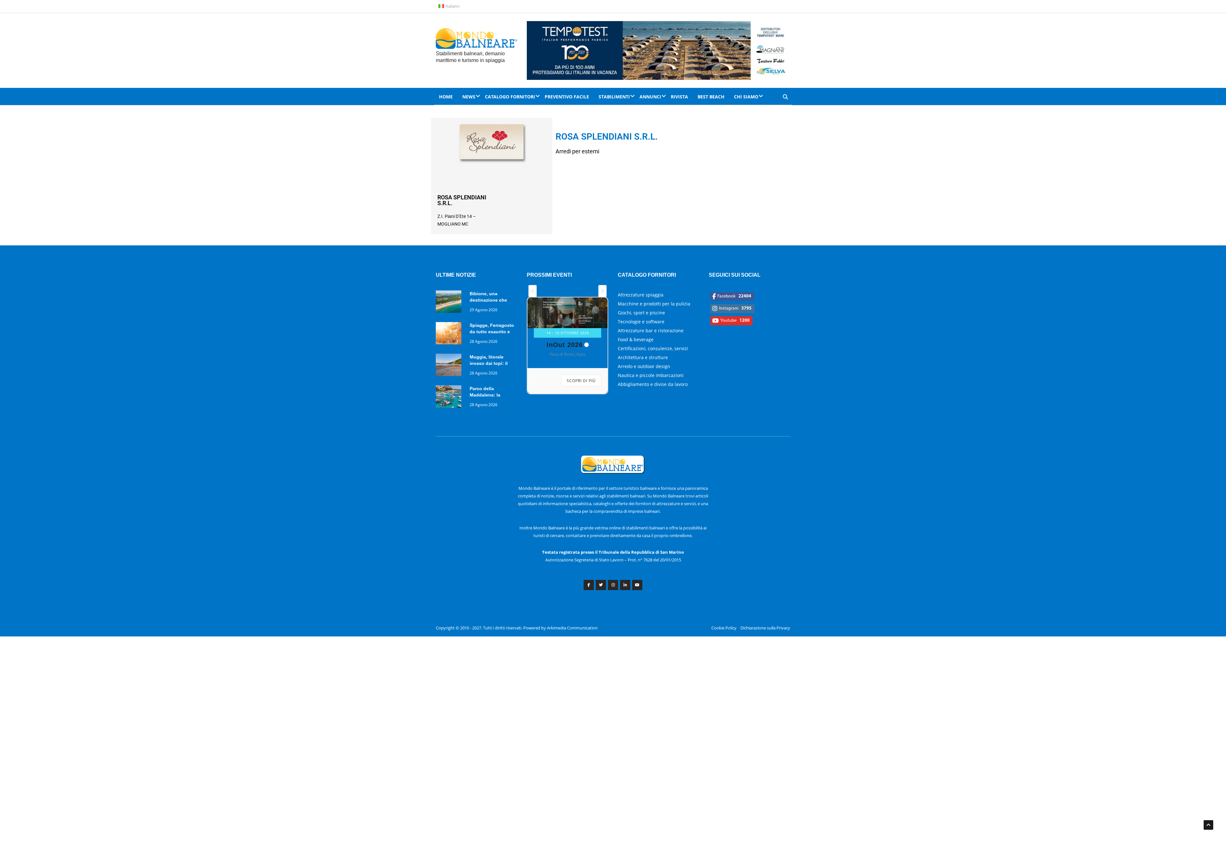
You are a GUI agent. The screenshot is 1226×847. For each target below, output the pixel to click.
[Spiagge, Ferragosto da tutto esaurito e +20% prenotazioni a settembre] (450, 334)
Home (446, 97)
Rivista (679, 97)
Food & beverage (636, 339)
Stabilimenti (614, 97)
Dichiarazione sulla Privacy (765, 628)
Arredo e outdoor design (644, 366)
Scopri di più (581, 380)
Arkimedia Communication (572, 628)
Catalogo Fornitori (510, 97)
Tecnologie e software (641, 322)
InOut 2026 (565, 344)
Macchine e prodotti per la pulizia (654, 304)
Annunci (650, 97)
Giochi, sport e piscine (641, 313)
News (468, 97)
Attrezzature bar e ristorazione (651, 330)
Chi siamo (746, 97)
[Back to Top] (1208, 825)
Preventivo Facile (567, 97)
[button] (532, 291)
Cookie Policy (724, 628)
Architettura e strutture (643, 357)
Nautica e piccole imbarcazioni (651, 375)
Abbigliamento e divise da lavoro (653, 384)
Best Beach (711, 97)
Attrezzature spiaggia (640, 295)
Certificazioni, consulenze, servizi (653, 348)
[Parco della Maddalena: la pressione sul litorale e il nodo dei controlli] (450, 397)
